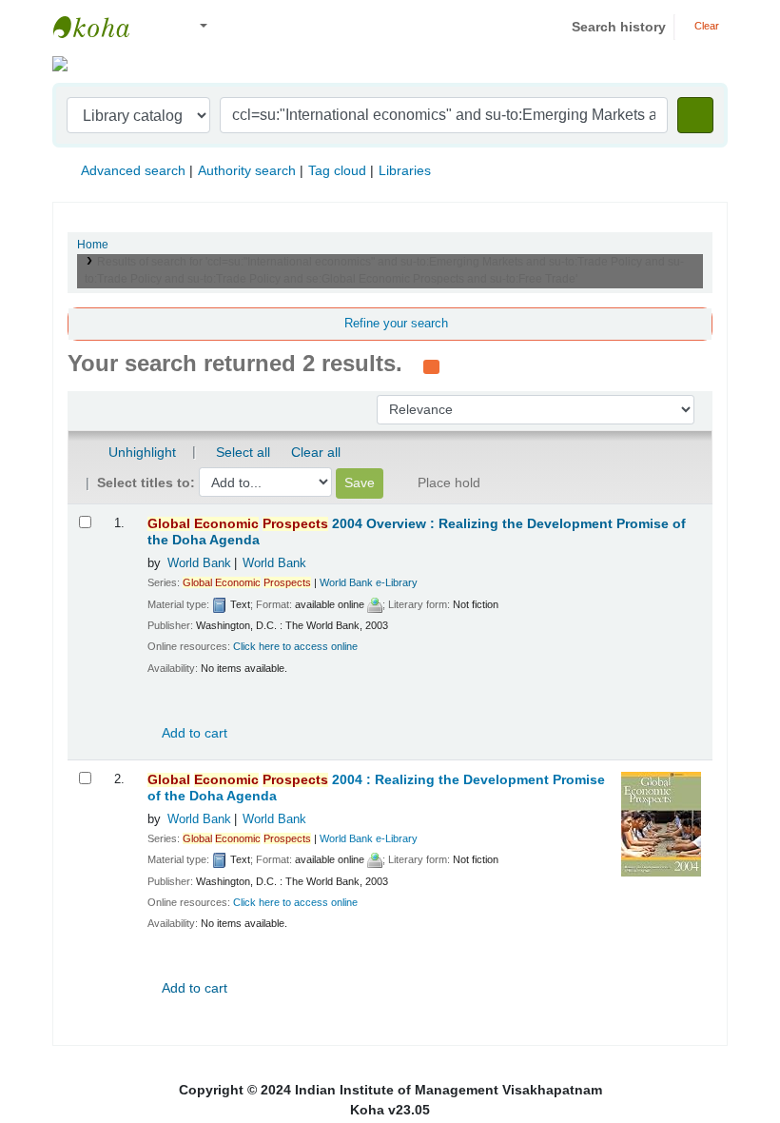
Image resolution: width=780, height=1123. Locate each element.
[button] (161, 27)
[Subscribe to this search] (431, 365)
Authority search (247, 170)
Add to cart (193, 732)
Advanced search (133, 170)
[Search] (695, 115)
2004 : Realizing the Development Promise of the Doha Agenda (376, 788)
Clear (705, 25)
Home (92, 244)
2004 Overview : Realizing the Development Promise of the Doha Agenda (416, 532)
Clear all (316, 452)
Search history (619, 26)
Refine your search (396, 323)
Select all (243, 452)
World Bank (199, 563)
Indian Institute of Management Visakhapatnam (100, 27)
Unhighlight (140, 452)
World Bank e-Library (369, 582)
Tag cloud (337, 170)
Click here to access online (295, 646)
